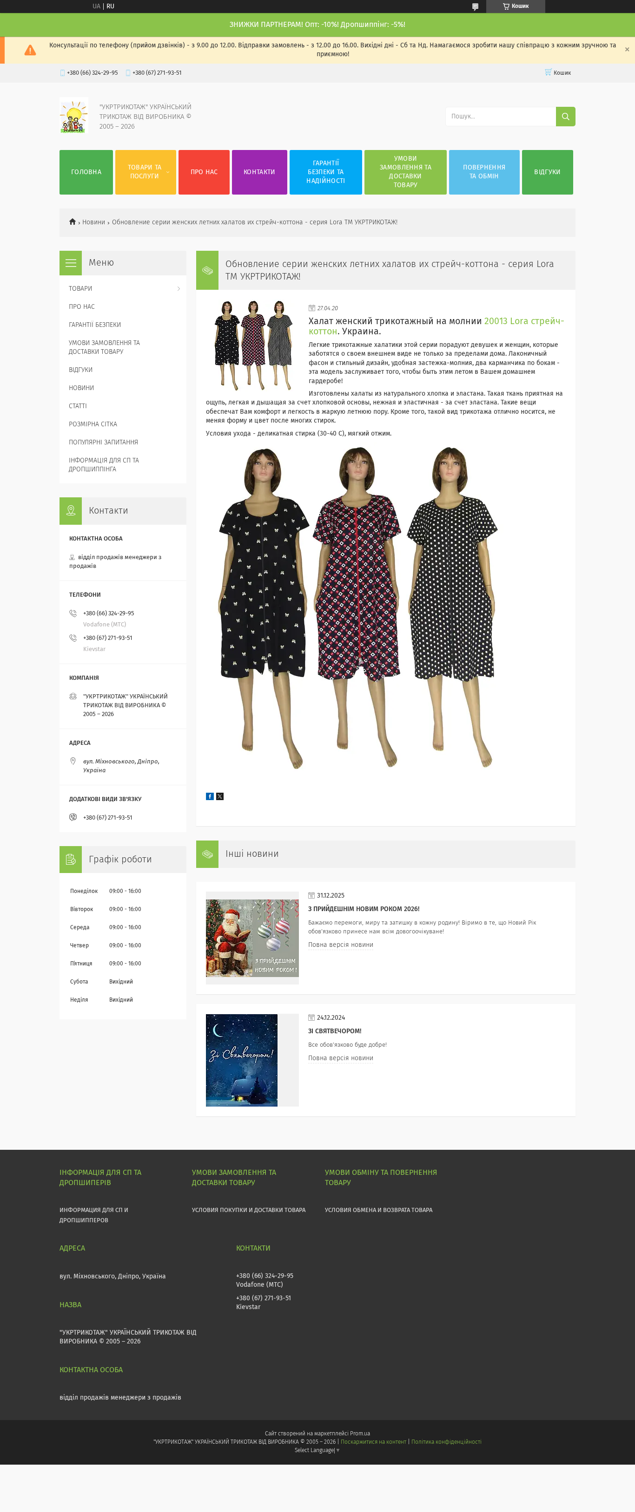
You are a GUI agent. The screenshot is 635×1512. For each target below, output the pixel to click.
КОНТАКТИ (259, 172)
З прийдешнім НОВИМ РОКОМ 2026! (363, 909)
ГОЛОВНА (86, 172)
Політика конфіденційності (446, 1442)
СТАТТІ (78, 406)
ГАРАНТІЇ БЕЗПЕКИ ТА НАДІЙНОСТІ (325, 172)
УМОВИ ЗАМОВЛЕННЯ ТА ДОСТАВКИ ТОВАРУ (405, 172)
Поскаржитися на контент (373, 1442)
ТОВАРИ (80, 289)
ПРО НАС (204, 172)
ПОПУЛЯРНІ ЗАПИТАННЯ (103, 442)
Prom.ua (360, 1434)
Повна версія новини (340, 945)
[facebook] (210, 798)
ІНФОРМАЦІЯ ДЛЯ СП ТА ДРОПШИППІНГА (104, 465)
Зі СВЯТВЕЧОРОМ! (334, 1031)
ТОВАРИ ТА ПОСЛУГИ (145, 172)
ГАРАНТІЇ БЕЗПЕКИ (95, 325)
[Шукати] (565, 116)
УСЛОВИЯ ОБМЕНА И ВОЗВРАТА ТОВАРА (378, 1210)
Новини (93, 222)
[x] (220, 798)
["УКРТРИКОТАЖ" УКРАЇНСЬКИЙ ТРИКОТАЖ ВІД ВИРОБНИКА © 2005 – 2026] (74, 131)
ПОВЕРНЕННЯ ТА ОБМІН (484, 172)
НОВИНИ (81, 388)
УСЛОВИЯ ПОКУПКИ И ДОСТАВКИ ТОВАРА (248, 1210)
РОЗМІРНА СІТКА (93, 424)
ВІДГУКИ (547, 172)
